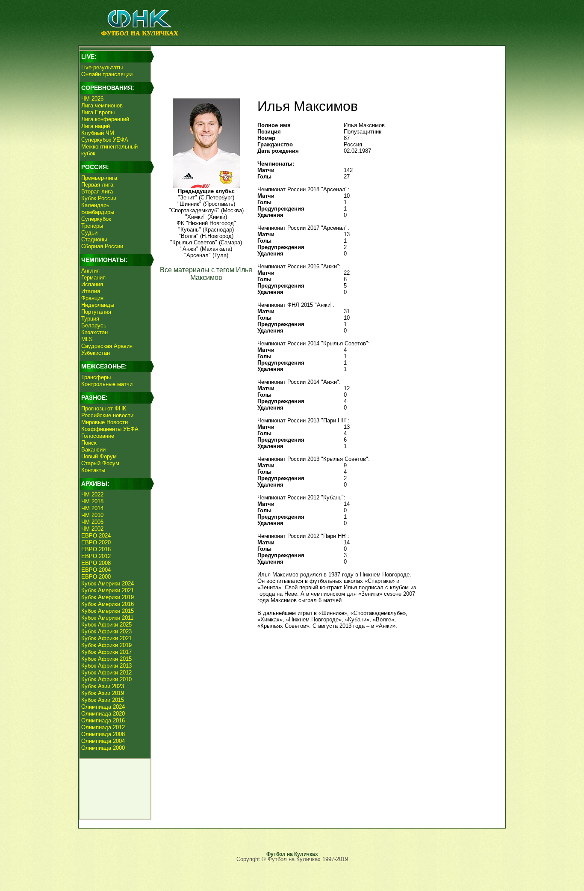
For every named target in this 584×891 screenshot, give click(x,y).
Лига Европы (98, 112)
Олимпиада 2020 (103, 713)
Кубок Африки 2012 (106, 672)
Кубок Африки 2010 (106, 679)
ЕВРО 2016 (96, 549)
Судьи (89, 232)
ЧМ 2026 (92, 98)
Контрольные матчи (107, 384)
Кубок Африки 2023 (106, 631)
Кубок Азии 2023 (102, 686)
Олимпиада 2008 (103, 734)
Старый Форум (100, 463)
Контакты (93, 470)
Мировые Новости (104, 422)
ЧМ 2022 (92, 494)
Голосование (97, 436)
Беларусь (93, 325)
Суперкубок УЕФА (104, 140)
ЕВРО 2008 (96, 563)
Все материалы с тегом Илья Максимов (206, 273)
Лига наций (95, 126)
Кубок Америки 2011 (107, 618)
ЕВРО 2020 (96, 542)
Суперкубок (96, 219)
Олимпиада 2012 (103, 727)
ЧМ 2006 (92, 522)
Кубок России (98, 198)
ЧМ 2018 (92, 501)
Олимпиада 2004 (103, 741)
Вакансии (93, 449)
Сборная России (102, 246)
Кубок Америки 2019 (107, 597)
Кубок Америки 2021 (107, 590)
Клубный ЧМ (97, 133)
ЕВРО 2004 (96, 570)
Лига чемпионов (102, 105)
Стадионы (94, 239)
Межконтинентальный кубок (109, 150)
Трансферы (96, 377)
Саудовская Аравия (107, 346)
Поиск (89, 443)
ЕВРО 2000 (96, 576)
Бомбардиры (97, 212)
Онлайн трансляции (107, 74)
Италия (90, 291)
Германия (93, 277)
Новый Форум (99, 456)
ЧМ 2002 (92, 529)
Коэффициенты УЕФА (110, 429)
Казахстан (94, 332)
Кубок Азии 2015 (102, 700)
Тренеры (92, 226)
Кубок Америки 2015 (107, 611)
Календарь (95, 205)
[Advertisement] (326, 67)
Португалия (96, 312)
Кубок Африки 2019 (106, 645)
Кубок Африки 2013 (106, 665)
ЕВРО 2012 (96, 556)
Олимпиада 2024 (103, 707)
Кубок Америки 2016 (107, 604)
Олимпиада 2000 (103, 748)
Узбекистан (95, 353)
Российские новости (107, 415)
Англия (90, 270)
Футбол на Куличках (292, 854)
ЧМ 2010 (92, 515)
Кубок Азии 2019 (102, 693)
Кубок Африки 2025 (106, 624)
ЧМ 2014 (92, 508)
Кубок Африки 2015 (106, 659)
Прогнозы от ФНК (103, 408)
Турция (90, 318)
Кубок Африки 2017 (106, 652)
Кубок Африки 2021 (106, 638)
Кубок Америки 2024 (107, 583)
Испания (92, 284)
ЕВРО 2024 (96, 535)
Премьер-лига (99, 178)
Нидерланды (97, 305)
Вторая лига (97, 191)
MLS (87, 339)
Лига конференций (105, 119)
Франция (92, 298)
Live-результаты (102, 67)
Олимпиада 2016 (103, 720)
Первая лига (97, 184)
